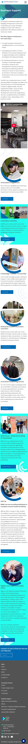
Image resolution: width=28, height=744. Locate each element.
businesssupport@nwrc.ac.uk (11, 733)
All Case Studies (5, 675)
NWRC (3, 672)
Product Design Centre (7, 688)
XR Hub (3, 685)
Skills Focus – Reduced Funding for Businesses (13, 706)
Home (3, 666)
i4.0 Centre (4, 690)
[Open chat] (24, 741)
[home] (10, 2)
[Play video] (14, 572)
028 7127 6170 (6, 731)
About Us (3, 669)
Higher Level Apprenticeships (9, 701)
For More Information (7, 347)
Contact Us (5, 655)
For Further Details (6, 239)
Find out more (5, 408)
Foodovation (4, 693)
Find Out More (5, 198)
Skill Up (3, 704)
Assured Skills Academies (8, 712)
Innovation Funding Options (8, 709)
